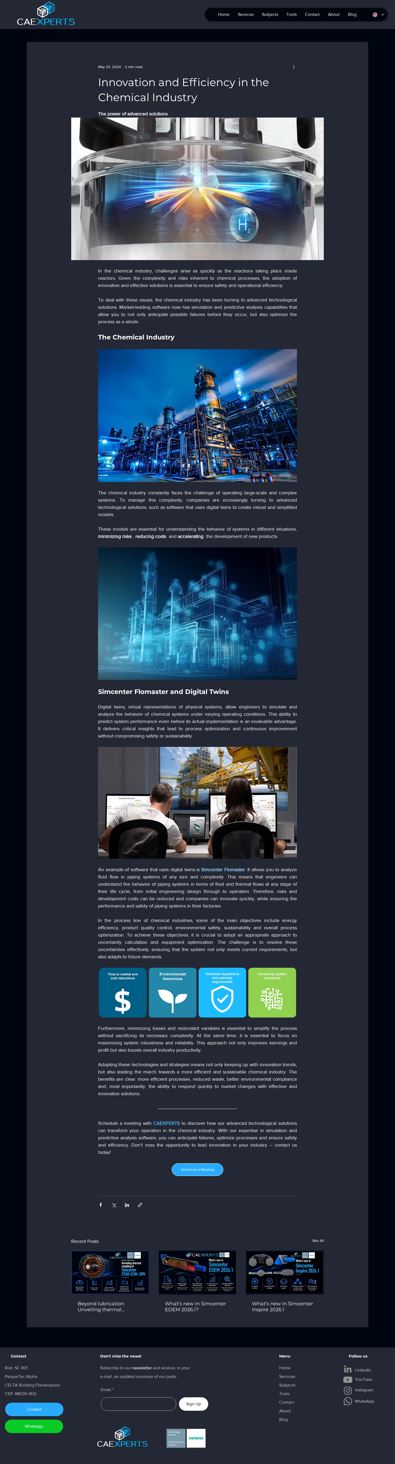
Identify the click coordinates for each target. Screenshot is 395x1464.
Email (106, 1390)
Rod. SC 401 (16, 1368)
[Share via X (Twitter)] (113, 1204)
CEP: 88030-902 (20, 1393)
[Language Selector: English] (378, 14)
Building (27, 1385)
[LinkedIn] (348, 1369)
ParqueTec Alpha (21, 1376)
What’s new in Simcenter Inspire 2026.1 (282, 1307)
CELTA (12, 1385)
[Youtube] (348, 1379)
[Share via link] (140, 1204)
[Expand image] (123, 992)
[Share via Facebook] (100, 1204)
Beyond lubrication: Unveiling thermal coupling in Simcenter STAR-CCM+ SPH (104, 1307)
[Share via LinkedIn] (127, 1204)
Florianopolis (48, 1385)
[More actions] (293, 66)
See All (318, 1240)
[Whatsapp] (348, 1401)
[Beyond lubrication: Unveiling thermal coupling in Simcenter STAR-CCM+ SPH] (110, 1272)
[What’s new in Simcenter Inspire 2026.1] (285, 1272)
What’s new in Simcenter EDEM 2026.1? (195, 1307)
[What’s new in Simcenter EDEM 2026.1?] (198, 1272)
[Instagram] (348, 1390)
